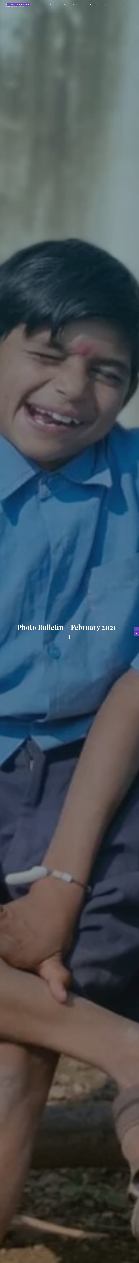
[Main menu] (133, 5)
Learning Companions (17, 4)
